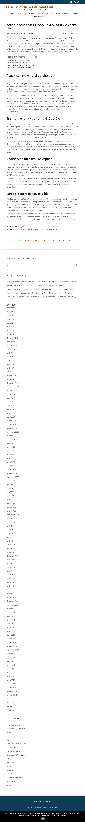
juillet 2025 (11, 357)
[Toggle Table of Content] (35, 57)
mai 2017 (10, 702)
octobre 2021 (12, 518)
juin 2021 (10, 533)
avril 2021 (10, 541)
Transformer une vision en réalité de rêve (23, 63)
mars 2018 (11, 680)
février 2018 (11, 684)
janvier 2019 (11, 642)
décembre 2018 (13, 646)
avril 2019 (10, 631)
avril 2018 (10, 676)
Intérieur (10, 13)
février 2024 (11, 421)
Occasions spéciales (42, 16)
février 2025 (11, 375)
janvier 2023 (11, 469)
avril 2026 (10, 327)
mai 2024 (10, 409)
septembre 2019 (13, 612)
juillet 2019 (11, 620)
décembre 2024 (13, 383)
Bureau (10, 736)
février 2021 (11, 548)
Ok (43, 819)
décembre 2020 (13, 556)
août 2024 (11, 398)
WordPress (54, 808)
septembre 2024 (13, 394)
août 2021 (11, 526)
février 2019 (11, 639)
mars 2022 (11, 503)
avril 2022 (10, 499)
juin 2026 (10, 319)
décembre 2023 (13, 428)
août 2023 (11, 443)
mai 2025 (10, 364)
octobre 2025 (12, 345)
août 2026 (11, 311)
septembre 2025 (13, 349)
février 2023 (11, 466)
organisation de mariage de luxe (45, 229)
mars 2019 (11, 635)
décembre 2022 (13, 473)
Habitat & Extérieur (14, 751)
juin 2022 (10, 492)
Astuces (58, 13)
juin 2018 (10, 669)
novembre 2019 (13, 605)
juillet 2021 (11, 530)
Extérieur (21, 13)
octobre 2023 (12, 436)
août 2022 (11, 484)
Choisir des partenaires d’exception (21, 65)
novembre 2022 (13, 477)
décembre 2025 (13, 338)
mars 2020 (11, 590)
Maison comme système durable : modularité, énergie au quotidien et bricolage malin (40, 289)
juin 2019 (10, 624)
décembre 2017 (13, 691)
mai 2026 (10, 323)
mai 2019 (10, 627)
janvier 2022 (11, 511)
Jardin (9, 766)
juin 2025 (10, 360)
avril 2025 (10, 368)
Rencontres (34, 13)
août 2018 (11, 661)
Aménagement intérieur (16, 729)
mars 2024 (11, 417)
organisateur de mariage (25, 229)
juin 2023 (10, 451)
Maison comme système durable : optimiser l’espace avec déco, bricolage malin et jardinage (42, 297)
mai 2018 (10, 672)
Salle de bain (11, 781)
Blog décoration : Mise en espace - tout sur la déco (29, 6)
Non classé (11, 774)
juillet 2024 (11, 402)
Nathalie (11, 33)
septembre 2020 (13, 567)
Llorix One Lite (31, 808)
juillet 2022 (11, 488)
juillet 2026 (11, 315)
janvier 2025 (11, 379)
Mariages (20, 227)
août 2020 (11, 571)
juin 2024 (10, 405)
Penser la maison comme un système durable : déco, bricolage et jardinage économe (39, 293)
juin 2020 (10, 578)
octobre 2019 (12, 608)
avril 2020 (10, 586)
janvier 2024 (11, 424)
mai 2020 (10, 582)
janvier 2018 (11, 687)
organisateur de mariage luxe (65, 167)
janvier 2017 (11, 710)
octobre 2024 (12, 390)
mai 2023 (10, 454)
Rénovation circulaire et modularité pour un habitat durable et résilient (34, 285)
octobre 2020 (12, 563)
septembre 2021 (13, 522)
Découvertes (47, 13)
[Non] (82, 816)
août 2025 (11, 353)
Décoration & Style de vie (16, 744)
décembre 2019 (13, 601)
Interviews (11, 762)
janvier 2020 (11, 597)
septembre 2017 (13, 699)
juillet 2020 (11, 575)
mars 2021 (11, 545)
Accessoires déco (71, 13)
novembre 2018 (13, 650)
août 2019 (11, 616)
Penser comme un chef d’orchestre (21, 60)
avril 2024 (10, 413)
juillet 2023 (11, 447)
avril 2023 (10, 458)
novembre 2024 (13, 387)
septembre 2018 (13, 657)
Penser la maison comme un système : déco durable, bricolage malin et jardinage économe (42, 282)
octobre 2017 (12, 695)
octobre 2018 (12, 654)
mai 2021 (10, 537)
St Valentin (11, 785)
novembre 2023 (13, 432)
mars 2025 (11, 372)
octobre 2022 (12, 481)
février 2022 (11, 507)
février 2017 (11, 706)
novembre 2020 (13, 560)
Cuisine (9, 740)
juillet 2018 (11, 665)
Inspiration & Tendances (16, 755)
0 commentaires (71, 33)
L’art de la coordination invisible (20, 68)
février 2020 (11, 593)
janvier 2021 (11, 552)
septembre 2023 (13, 439)
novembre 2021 (13, 515)
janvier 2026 (11, 334)
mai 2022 (10, 496)
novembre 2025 (13, 342)
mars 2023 (11, 462)
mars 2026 (11, 330)
